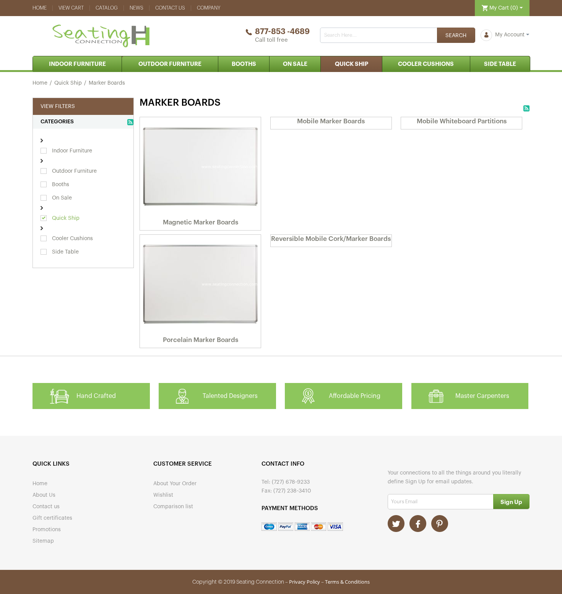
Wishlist (163, 495)
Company (209, 7)
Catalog (107, 7)
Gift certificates (52, 518)
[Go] (511, 501)
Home (39, 7)
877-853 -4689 (282, 32)
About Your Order (175, 483)
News (136, 7)
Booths (244, 64)
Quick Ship (351, 64)
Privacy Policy (304, 581)
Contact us (170, 7)
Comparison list (173, 506)
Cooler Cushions (426, 64)
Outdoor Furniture (169, 64)
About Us (43, 495)
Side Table (500, 64)
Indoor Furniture (77, 64)
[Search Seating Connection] (456, 35)
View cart (71, 7)
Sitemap (43, 541)
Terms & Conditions (347, 581)
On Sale (295, 64)
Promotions (46, 529)
